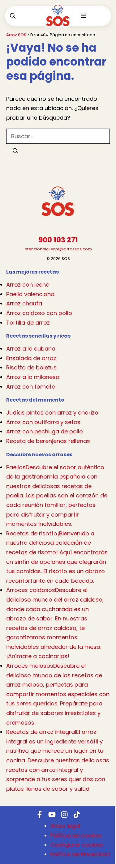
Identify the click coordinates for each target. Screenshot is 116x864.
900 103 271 (58, 240)
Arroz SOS (16, 34)
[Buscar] (15, 151)
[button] (12, 16)
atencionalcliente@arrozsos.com (58, 249)
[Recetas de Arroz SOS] (58, 20)
